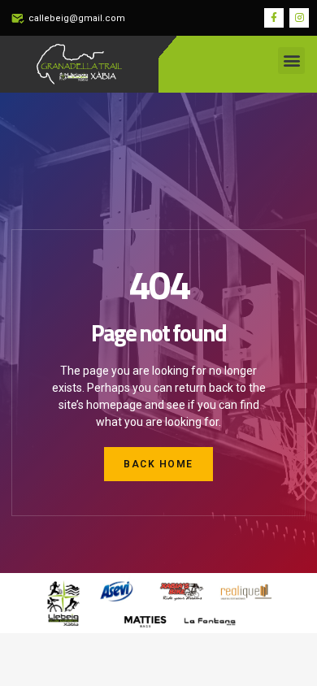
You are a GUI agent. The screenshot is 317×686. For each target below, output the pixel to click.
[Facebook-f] (274, 18)
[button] (291, 60)
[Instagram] (299, 18)
